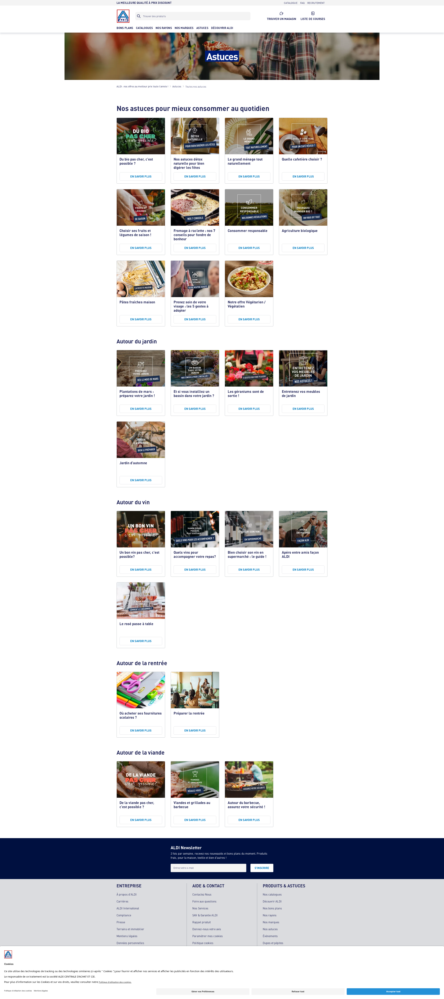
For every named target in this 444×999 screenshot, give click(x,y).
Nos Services (200, 908)
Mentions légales (127, 936)
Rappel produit (201, 922)
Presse (121, 922)
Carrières (122, 901)
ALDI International (128, 908)
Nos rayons (270, 915)
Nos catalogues (272, 894)
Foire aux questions (204, 901)
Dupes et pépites (273, 943)
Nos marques (271, 922)
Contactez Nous (201, 894)
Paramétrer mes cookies (207, 936)
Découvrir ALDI (272, 901)
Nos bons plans (272, 908)
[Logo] (123, 16)
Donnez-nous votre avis (206, 929)
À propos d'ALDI (127, 894)
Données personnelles (130, 943)
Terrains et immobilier (130, 929)
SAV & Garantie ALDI (205, 915)
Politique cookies (202, 943)
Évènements (270, 936)
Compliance (124, 915)
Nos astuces (270, 929)
